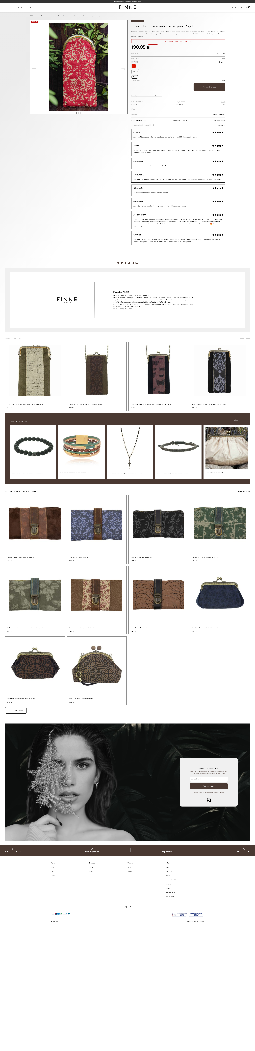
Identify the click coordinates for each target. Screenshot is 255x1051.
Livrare (168, 888)
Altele (168, 863)
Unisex (26, 8)
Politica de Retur (170, 892)
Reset (135, 77)
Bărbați (243, 491)
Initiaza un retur (170, 896)
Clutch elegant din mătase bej (214, 472)
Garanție (168, 884)
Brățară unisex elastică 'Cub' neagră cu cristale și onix (27, 473)
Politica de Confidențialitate (214, 793)
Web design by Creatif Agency (195, 921)
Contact (168, 867)
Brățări (53, 867)
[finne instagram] (125, 907)
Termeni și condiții (171, 879)
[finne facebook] (130, 907)
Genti (31, 8)
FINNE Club (169, 871)
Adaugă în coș (209, 87)
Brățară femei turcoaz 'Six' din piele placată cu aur (74, 472)
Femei (14, 8)
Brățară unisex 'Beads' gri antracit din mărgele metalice (173, 473)
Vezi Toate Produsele (16, 710)
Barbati (20, 8)
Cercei (53, 871)
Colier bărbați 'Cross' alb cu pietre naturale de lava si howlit (125, 473)
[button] (76, 113)
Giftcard (168, 875)
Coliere (53, 875)
